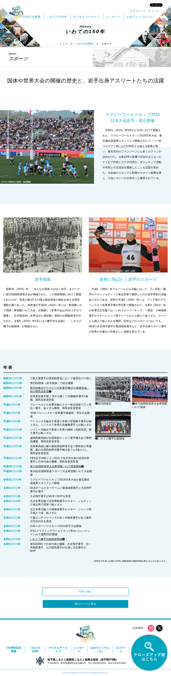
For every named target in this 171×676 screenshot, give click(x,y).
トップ (63, 43)
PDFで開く (85, 591)
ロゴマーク (121, 649)
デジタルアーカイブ (58, 649)
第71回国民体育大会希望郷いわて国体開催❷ (57, 466)
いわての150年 (84, 43)
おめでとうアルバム (100, 649)
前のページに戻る (85, 603)
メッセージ (79, 649)
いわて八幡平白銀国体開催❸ (47, 539)
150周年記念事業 (13, 649)
